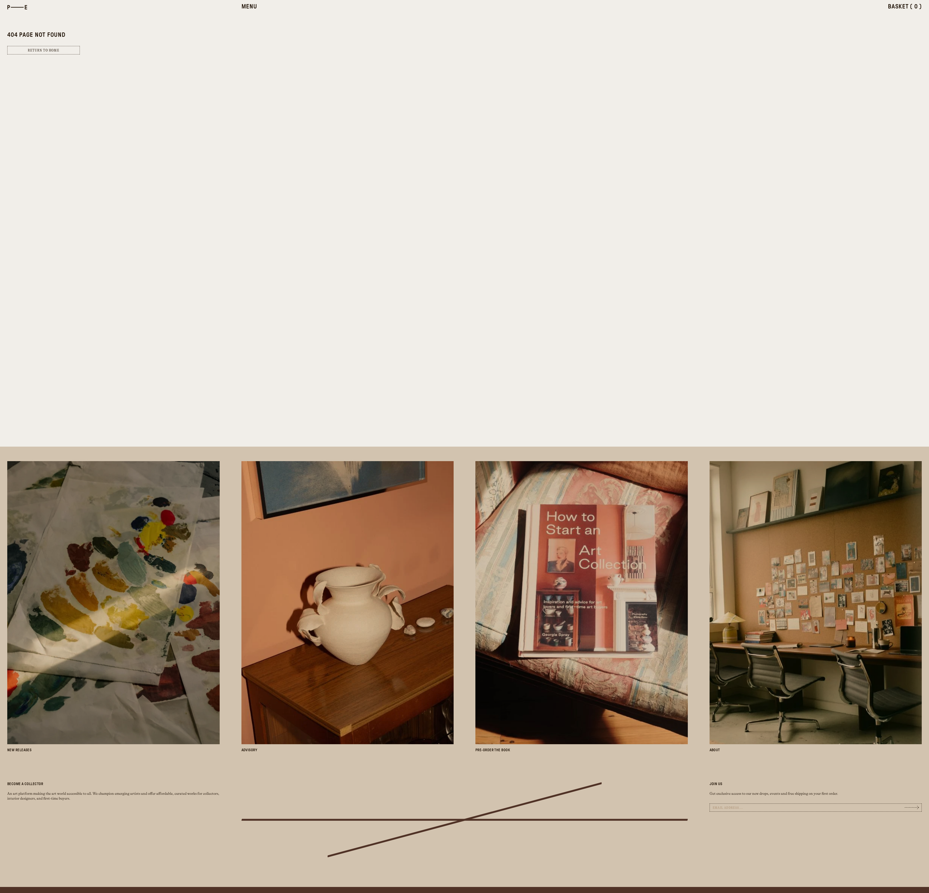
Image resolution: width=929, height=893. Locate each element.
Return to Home (43, 50)
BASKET (905, 7)
